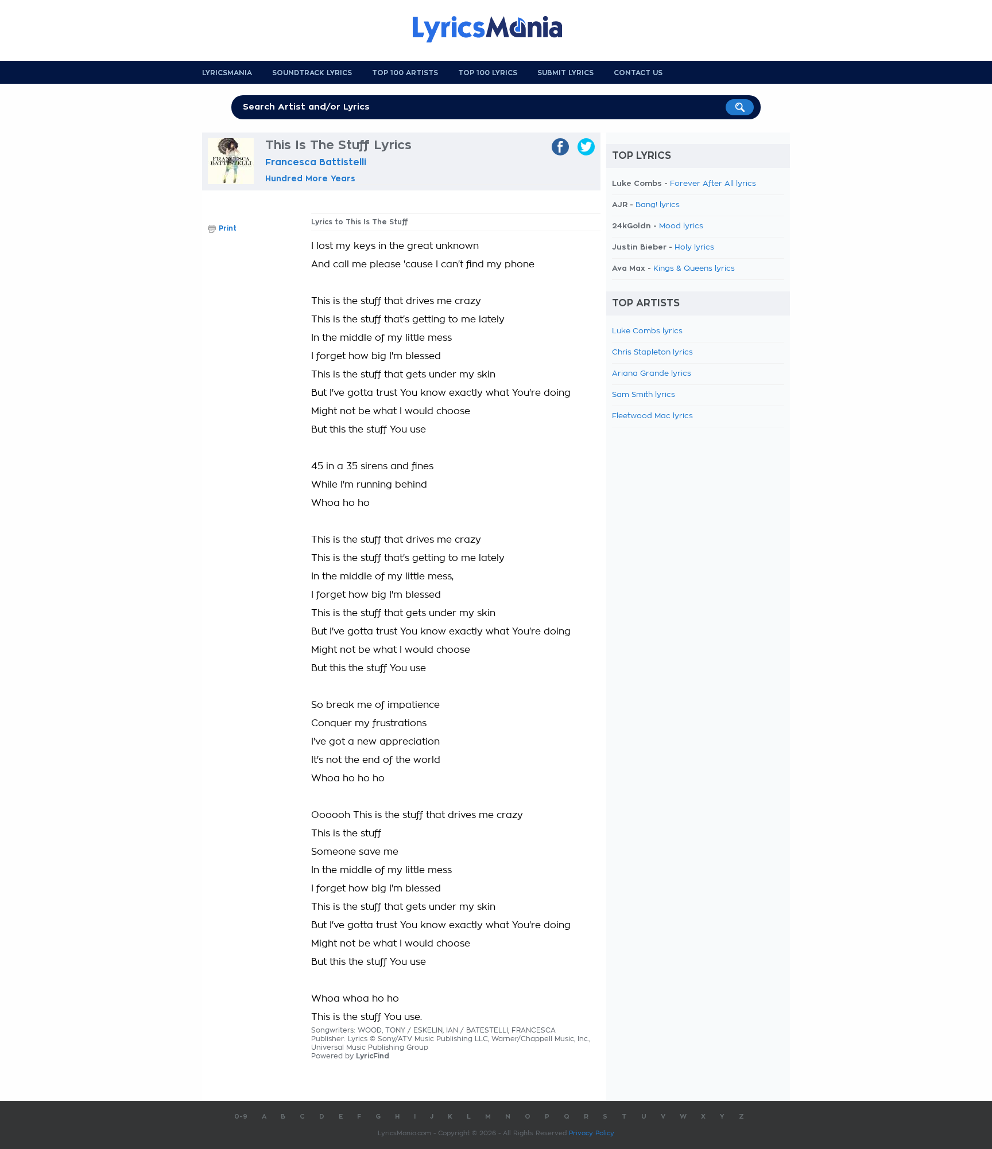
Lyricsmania (227, 72)
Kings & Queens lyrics (694, 268)
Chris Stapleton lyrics (652, 352)
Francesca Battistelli (315, 162)
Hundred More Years (310, 178)
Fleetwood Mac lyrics (652, 416)
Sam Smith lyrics (643, 395)
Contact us (638, 72)
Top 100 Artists (405, 72)
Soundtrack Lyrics (312, 72)
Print (228, 228)
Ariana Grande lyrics (651, 373)
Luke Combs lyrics (647, 331)
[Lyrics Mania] (496, 29)
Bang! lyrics (658, 205)
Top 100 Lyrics (487, 72)
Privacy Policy (591, 1133)
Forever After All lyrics (713, 184)
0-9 (240, 1116)
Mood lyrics (681, 226)
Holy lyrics (694, 247)
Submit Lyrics (565, 72)
